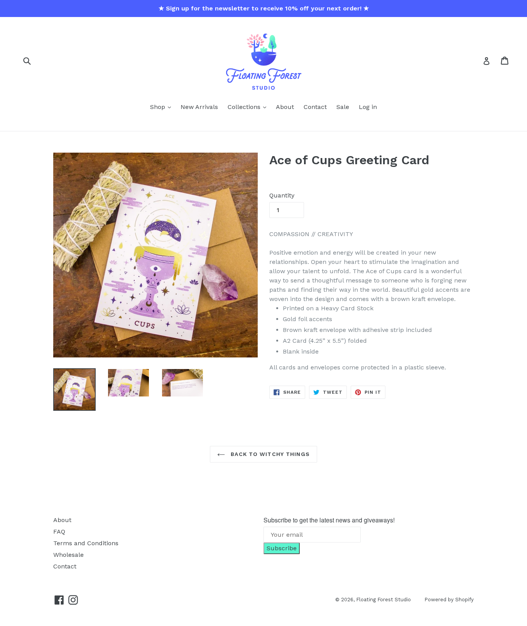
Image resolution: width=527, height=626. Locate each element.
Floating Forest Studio (383, 599)
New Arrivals (199, 107)
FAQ (59, 531)
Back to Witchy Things (269, 454)
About (285, 107)
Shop (158, 107)
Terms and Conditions (85, 543)
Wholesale (68, 554)
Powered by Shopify (449, 599)
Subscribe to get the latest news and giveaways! (329, 519)
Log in (368, 107)
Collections (245, 107)
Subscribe (282, 548)
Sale (342, 107)
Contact (315, 107)
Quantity (281, 195)
